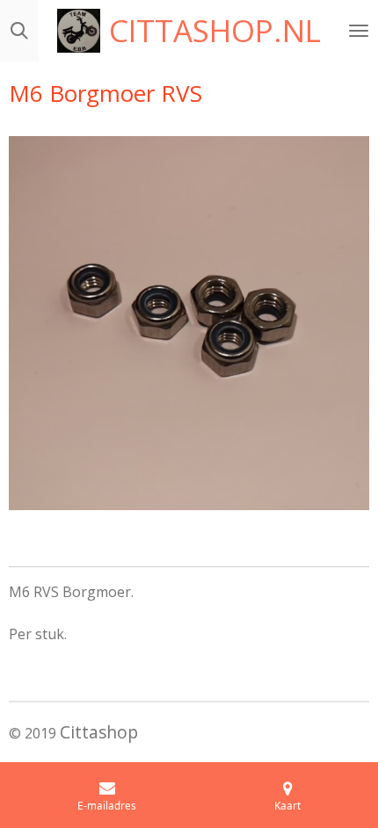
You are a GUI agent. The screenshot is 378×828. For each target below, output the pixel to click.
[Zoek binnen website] (19, 30)
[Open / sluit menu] (358, 30)
